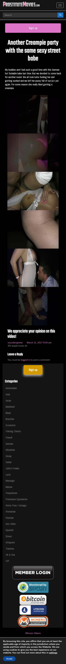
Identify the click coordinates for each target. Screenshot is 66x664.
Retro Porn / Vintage (16, 505)
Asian (8, 400)
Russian (10, 517)
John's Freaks (12, 468)
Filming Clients (13, 431)
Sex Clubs (11, 524)
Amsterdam (11, 388)
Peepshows (11, 493)
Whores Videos (33, 633)
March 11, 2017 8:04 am (39, 342)
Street (9, 536)
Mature (9, 487)
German (9, 443)
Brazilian (10, 419)
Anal (8, 394)
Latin (8, 474)
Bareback (10, 406)
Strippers (10, 542)
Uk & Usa (10, 554)
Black (8, 413)
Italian (9, 462)
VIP (7, 561)
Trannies (10, 548)
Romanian (11, 511)
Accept (9, 658)
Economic (11, 425)
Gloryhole (10, 450)
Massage (10, 480)
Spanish (9, 530)
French (9, 437)
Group (9, 456)
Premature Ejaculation (16, 499)
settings (53, 652)
